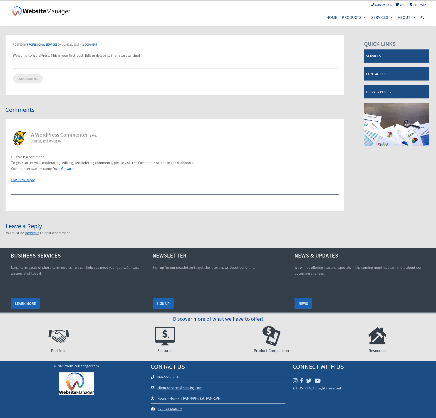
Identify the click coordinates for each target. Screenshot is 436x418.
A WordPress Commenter (59, 134)
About (404, 17)
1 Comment (89, 44)
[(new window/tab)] (295, 380)
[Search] (422, 17)
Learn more (25, 303)
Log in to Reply (23, 180)
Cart (403, 5)
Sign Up (163, 303)
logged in (32, 232)
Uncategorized (27, 79)
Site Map (420, 5)
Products (351, 17)
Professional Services (42, 44)
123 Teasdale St (170, 409)
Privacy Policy (378, 92)
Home (331, 17)
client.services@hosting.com (179, 387)
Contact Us (383, 5)
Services (379, 17)
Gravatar (67, 168)
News (303, 303)
